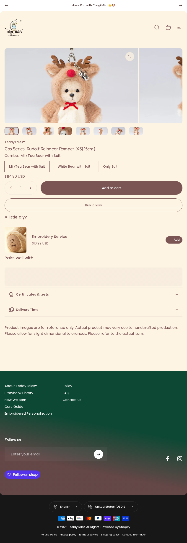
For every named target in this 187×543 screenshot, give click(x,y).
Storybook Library (19, 393)
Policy (67, 386)
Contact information (134, 534)
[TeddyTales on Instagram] (179, 458)
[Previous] (6, 5)
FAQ (66, 393)
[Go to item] (12, 131)
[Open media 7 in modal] (129, 56)
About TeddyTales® (21, 386)
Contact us (72, 400)
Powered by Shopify (115, 527)
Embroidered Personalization (28, 413)
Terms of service (88, 534)
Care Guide (14, 407)
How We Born (15, 400)
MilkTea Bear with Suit (27, 166)
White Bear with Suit (74, 166)
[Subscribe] (98, 454)
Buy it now (93, 205)
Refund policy (49, 534)
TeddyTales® (15, 142)
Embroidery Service (49, 236)
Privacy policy (68, 534)
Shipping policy (110, 534)
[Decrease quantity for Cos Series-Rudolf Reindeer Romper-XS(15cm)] (10, 188)
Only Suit (110, 166)
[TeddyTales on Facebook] (168, 458)
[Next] (181, 5)
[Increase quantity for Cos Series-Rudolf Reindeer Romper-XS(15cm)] (31, 188)
